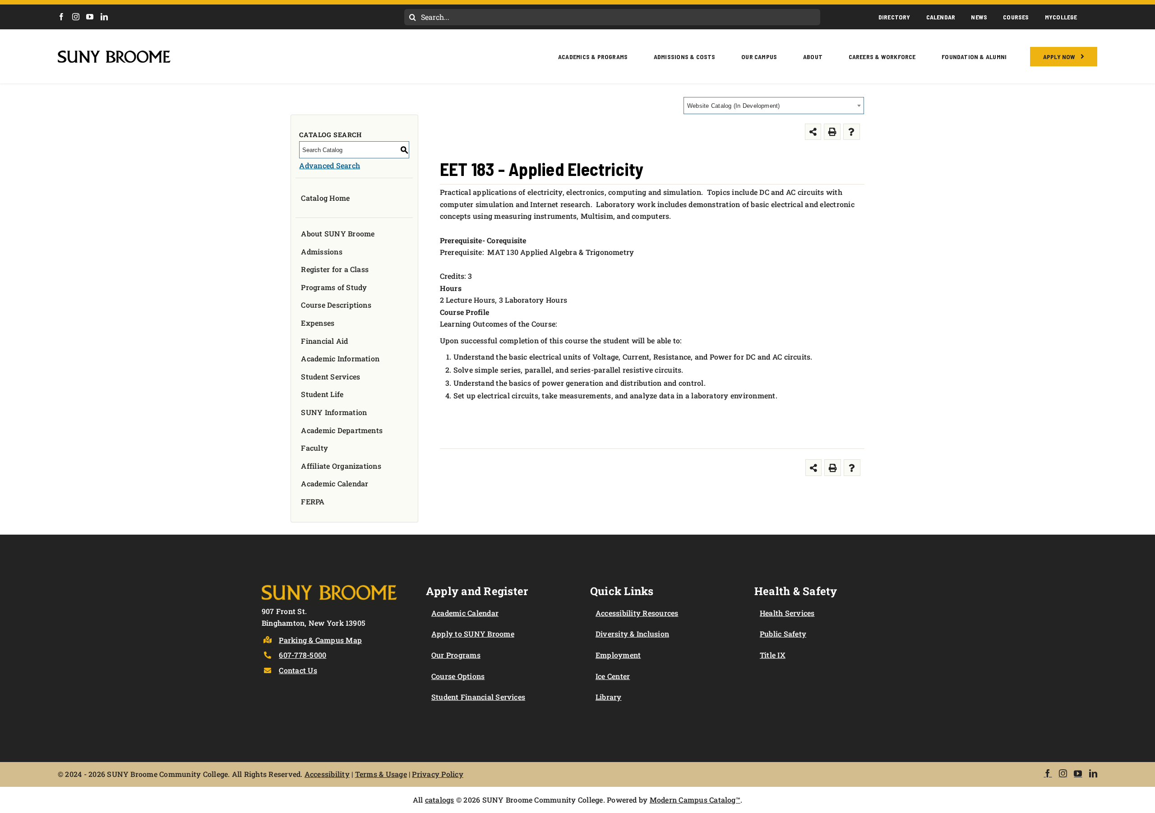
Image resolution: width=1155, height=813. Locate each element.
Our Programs (455, 655)
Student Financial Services (478, 697)
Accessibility (327, 774)
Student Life (322, 394)
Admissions (321, 251)
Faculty (314, 448)
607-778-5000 (302, 655)
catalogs (439, 799)
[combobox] (774, 105)
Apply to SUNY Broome (472, 633)
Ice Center (613, 676)
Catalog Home (325, 198)
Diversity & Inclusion (632, 633)
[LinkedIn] (104, 16)
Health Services (787, 613)
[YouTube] (89, 16)
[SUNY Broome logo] (114, 54)
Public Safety (783, 633)
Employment (618, 655)
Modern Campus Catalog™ (695, 799)
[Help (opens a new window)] (851, 132)
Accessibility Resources (637, 613)
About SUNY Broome (337, 233)
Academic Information (340, 358)
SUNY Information (334, 412)
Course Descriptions (336, 304)
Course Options (458, 676)
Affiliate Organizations (341, 466)
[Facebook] (61, 16)
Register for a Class (335, 269)
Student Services (330, 376)
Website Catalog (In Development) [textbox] (733, 105)
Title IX (772, 655)
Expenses (317, 323)
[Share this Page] (813, 132)
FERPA (312, 501)
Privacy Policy (437, 774)
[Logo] (329, 583)
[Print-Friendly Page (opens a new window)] (832, 132)
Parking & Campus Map (320, 640)
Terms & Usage (381, 774)
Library (609, 697)
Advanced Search (329, 165)
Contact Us (298, 670)
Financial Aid (324, 341)
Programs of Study (334, 287)
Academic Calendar (334, 483)
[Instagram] (75, 16)
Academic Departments (342, 430)
